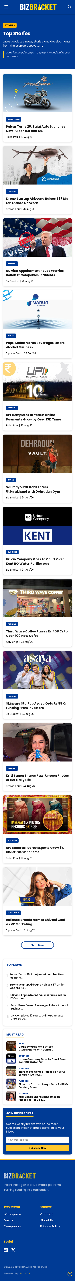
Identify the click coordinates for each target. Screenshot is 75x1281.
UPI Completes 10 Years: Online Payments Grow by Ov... (37, 1017)
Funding (12, 191)
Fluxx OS (25, 1273)
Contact (46, 1214)
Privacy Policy (50, 1226)
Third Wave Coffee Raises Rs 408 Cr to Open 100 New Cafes (37, 633)
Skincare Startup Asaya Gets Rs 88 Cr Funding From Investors (36, 705)
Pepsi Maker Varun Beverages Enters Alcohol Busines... (39, 1007)
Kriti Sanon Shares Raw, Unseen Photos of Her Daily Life (37, 777)
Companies (12, 1226)
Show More (37, 945)
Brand (10, 335)
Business (12, 552)
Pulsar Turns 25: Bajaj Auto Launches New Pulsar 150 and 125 (35, 128)
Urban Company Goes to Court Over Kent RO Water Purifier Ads (35, 561)
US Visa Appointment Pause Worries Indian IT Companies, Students (35, 273)
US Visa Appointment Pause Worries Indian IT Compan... (38, 997)
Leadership (13, 912)
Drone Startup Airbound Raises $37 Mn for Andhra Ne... (37, 986)
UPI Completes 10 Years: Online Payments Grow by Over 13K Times (34, 417)
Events (8, 1220)
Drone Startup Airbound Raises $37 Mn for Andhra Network (37, 200)
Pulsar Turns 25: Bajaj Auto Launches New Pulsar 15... (37, 976)
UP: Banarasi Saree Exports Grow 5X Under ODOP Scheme (35, 850)
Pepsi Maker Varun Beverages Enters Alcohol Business (35, 345)
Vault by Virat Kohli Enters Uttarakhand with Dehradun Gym (33, 489)
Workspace (12, 1214)
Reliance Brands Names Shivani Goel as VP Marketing (35, 922)
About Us (47, 1220)
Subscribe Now (37, 1148)
